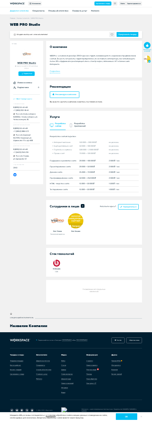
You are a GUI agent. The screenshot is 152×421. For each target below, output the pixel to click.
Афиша (63, 370)
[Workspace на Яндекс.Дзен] (22, 410)
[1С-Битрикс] (56, 263)
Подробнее (55, 71)
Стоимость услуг (79, 11)
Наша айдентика (91, 379)
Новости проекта (91, 365)
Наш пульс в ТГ (91, 383)
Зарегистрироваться (134, 3)
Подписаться (27, 73)
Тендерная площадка (16, 361)
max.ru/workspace (81, 340)
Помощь (89, 374)
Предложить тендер (127, 34)
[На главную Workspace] (20, 340)
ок (126, 416)
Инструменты (116, 365)
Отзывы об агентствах (58, 11)
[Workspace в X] (27, 410)
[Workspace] (32, 410)
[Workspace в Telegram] (12, 410)
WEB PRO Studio (26, 63)
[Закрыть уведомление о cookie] (141, 416)
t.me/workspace (67, 340)
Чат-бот (119, 340)
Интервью (64, 388)
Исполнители (36, 3)
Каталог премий (116, 374)
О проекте (89, 361)
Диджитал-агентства (19, 11)
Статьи (63, 365)
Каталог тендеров (15, 370)
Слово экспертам (67, 374)
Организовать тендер (103, 3)
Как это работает (15, 365)
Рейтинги (95, 11)
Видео (63, 392)
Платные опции (91, 370)
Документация (66, 379)
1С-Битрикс (57, 269)
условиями (51, 415)
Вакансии (114, 370)
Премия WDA (116, 361)
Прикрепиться (130, 207)
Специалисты (38, 11)
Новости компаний (67, 383)
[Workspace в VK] (17, 410)
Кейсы (63, 361)
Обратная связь (134, 340)
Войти (123, 3)
